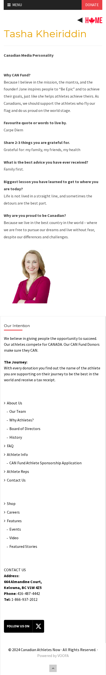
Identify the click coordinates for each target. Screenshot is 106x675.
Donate (92, 4)
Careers (13, 512)
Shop (11, 503)
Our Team (17, 411)
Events (15, 529)
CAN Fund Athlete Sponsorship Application (45, 462)
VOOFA (63, 655)
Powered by (47, 655)
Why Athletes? (21, 419)
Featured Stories (23, 546)
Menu (17, 4)
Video (13, 537)
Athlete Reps (18, 471)
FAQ (10, 445)
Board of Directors (24, 428)
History (15, 437)
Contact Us (16, 480)
